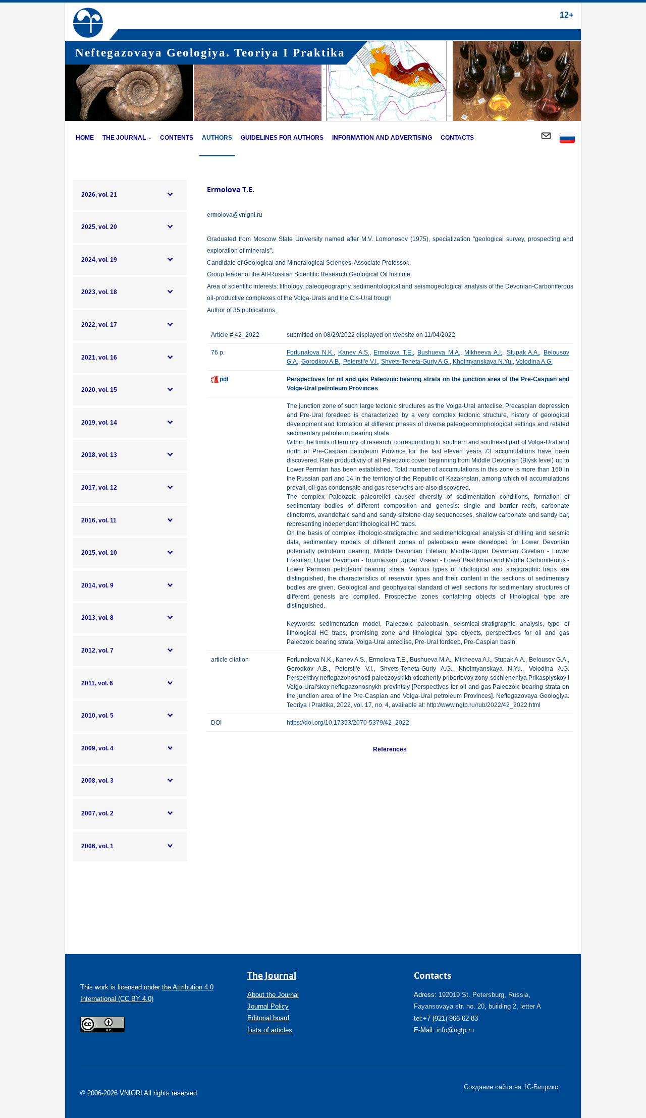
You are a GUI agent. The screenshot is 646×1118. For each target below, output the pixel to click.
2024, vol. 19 (99, 259)
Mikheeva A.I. (483, 352)
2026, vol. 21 (99, 194)
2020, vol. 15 (99, 389)
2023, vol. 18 (99, 292)
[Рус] (567, 139)
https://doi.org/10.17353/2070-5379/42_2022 (348, 722)
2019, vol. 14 (99, 422)
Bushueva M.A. (438, 352)
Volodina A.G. (534, 361)
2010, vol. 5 (97, 715)
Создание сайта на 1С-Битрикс (511, 1087)
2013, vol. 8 (97, 617)
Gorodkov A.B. (320, 361)
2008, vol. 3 (97, 780)
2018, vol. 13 (99, 454)
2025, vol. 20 (99, 226)
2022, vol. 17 (99, 324)
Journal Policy (268, 1006)
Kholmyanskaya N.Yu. (483, 361)
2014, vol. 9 (97, 585)
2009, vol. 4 (97, 748)
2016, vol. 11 (99, 520)
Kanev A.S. (353, 352)
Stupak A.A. (523, 352)
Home (85, 137)
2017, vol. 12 (99, 487)
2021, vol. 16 (99, 357)
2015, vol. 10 (99, 552)
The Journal (124, 137)
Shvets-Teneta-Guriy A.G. (415, 361)
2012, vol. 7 (97, 650)
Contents (176, 137)
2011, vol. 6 (97, 683)
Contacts (457, 137)
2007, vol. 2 (97, 813)
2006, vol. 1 (97, 846)
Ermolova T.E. (393, 352)
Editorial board (268, 1018)
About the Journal (273, 994)
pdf (224, 379)
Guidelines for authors (282, 137)
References (390, 749)
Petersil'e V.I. (360, 361)
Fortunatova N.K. (310, 352)
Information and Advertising (382, 137)
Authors (217, 137)
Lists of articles (269, 1030)
